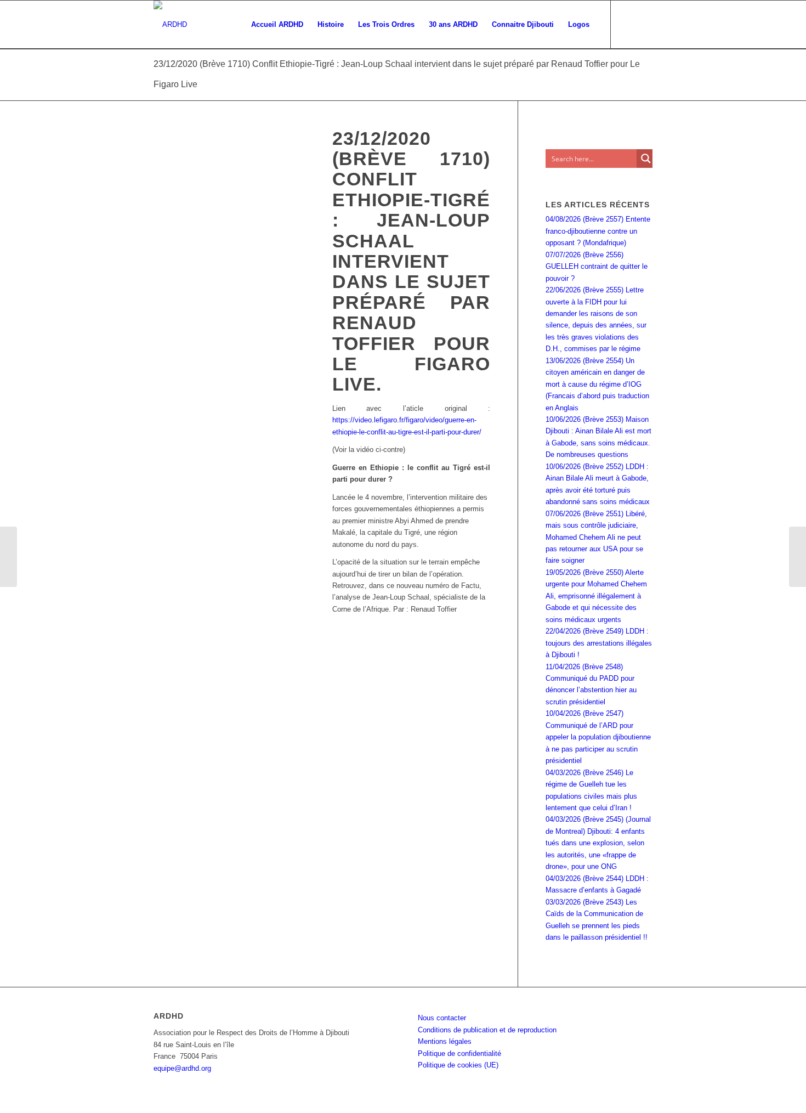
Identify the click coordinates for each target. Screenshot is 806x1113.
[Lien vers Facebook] (628, 24)
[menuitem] (277, 25)
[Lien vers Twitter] (644, 24)
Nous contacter (442, 1018)
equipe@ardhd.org (182, 1068)
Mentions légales (445, 1041)
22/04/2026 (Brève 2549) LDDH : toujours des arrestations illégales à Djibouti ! (599, 643)
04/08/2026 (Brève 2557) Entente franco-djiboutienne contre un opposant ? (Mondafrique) (598, 231)
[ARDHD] (170, 25)
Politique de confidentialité (459, 1053)
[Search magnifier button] (646, 158)
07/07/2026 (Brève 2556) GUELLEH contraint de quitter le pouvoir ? (597, 267)
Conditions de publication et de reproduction (487, 1030)
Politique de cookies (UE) (458, 1065)
